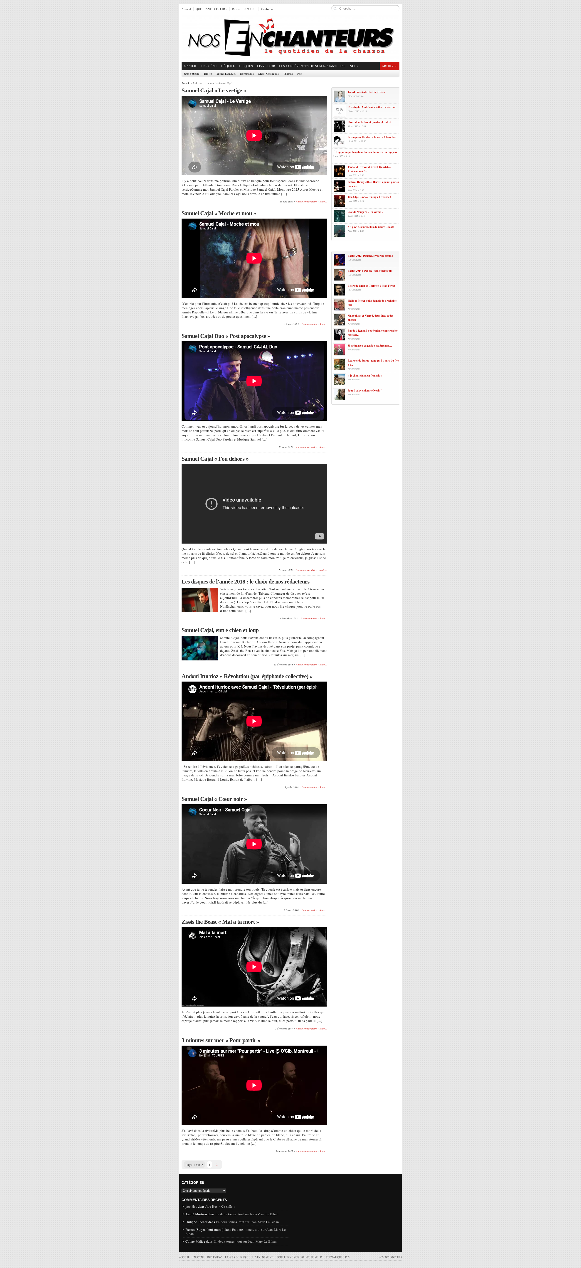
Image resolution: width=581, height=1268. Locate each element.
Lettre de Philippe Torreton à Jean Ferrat (371, 286)
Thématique (334, 1257)
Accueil (186, 9)
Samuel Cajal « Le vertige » (214, 90)
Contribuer (267, 9)
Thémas (288, 74)
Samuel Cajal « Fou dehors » (215, 458)
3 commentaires (308, 618)
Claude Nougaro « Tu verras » (365, 212)
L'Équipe (228, 66)
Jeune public (191, 74)
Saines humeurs (226, 74)
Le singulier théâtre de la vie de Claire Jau (372, 137)
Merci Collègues (268, 74)
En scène (209, 66)
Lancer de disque (237, 1257)
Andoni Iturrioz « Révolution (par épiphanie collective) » (247, 676)
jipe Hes (191, 1206)
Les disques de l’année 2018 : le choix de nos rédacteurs (245, 581)
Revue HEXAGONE (244, 9)
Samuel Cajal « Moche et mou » (219, 213)
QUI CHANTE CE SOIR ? (211, 9)
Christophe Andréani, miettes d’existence (372, 107)
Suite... (323, 201)
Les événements (263, 1257)
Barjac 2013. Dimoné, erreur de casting (370, 256)
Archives (389, 66)
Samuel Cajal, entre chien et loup (220, 630)
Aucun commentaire (306, 201)
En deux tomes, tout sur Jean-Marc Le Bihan (246, 1214)
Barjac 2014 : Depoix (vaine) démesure (370, 271)
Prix (299, 74)
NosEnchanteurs (389, 1257)
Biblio (208, 74)
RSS (347, 1257)
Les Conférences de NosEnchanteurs (312, 66)
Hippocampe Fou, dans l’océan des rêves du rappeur (366, 152)
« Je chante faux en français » (365, 375)
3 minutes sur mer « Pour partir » (221, 1040)
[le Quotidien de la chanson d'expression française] (290, 37)
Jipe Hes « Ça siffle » (220, 1206)
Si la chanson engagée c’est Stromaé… (370, 345)
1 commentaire (309, 324)
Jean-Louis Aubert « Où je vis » (366, 92)
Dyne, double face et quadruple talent (369, 122)
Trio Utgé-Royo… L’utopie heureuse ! (369, 197)
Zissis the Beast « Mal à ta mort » (220, 921)
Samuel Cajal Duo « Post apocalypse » (226, 336)
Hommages (247, 74)
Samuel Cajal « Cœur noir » (214, 799)
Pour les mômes (288, 1257)
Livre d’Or (266, 66)
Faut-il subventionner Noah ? (365, 390)
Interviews (214, 1257)
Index (354, 66)
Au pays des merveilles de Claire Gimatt (371, 227)
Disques (246, 66)
